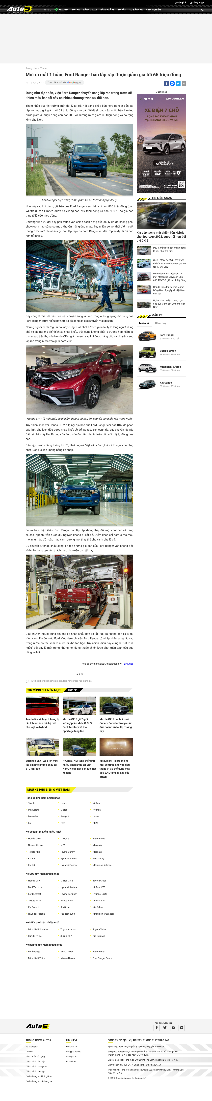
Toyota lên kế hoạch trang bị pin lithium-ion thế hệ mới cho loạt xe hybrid (42, 723)
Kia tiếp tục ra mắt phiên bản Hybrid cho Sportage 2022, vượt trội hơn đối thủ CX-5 (161, 236)
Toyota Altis (34, 852)
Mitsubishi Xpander (38, 929)
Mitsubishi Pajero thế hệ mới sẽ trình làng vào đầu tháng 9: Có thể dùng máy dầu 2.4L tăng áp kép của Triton (115, 768)
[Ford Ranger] (147, 337)
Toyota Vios (99, 838)
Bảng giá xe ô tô (73, 1051)
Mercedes (33, 816)
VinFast (97, 803)
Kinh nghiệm (153, 9)
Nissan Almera (35, 845)
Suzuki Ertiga (35, 936)
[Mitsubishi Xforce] (147, 368)
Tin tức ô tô (71, 1046)
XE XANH (63, 9)
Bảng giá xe (107, 9)
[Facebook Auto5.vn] (157, 1028)
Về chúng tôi (32, 1046)
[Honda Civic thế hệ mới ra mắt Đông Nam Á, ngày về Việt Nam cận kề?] (144, 289)
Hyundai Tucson (36, 914)
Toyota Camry (67, 852)
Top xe (76, 9)
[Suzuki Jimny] (147, 352)
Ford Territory (35, 887)
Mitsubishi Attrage (102, 865)
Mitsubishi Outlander (103, 914)
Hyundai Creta (100, 894)
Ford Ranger (34, 951)
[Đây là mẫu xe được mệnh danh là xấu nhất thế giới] (144, 250)
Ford (62, 823)
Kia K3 (31, 865)
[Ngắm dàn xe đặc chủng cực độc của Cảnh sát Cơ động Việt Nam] (144, 303)
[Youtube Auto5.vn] (173, 1028)
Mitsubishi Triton (36, 958)
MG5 (62, 845)
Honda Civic (34, 838)
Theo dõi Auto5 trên (57, 82)
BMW (95, 823)
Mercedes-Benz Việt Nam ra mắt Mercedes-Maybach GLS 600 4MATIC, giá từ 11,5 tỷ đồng (169, 277)
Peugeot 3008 (67, 914)
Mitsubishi (33, 810)
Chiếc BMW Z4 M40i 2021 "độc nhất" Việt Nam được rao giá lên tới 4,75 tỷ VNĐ (169, 263)
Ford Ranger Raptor (103, 958)
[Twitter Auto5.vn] (165, 1028)
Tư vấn (122, 9)
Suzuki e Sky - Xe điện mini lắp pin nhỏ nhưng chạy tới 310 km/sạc (42, 764)
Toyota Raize (34, 900)
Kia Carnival (99, 936)
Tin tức (46, 9)
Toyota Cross (99, 880)
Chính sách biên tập (35, 1071)
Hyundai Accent (68, 858)
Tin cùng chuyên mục (44, 690)
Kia (29, 823)
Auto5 (79, 674)
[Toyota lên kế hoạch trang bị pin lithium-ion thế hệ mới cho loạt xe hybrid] (42, 706)
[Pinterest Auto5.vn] (182, 1028)
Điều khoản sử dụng (35, 1056)
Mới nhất (144, 323)
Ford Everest (34, 894)
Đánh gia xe (71, 1056)
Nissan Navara (68, 958)
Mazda (63, 810)
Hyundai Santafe (68, 887)
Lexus (96, 816)
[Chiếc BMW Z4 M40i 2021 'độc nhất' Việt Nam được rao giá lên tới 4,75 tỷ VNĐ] (144, 263)
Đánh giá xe (90, 9)
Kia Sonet (65, 907)
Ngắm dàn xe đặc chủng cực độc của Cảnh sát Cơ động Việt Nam (169, 304)
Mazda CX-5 (66, 880)
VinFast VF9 (99, 900)
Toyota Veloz (99, 929)
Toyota (31, 803)
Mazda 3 (64, 838)
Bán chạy (160, 323)
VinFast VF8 (99, 887)
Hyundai (97, 810)
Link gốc (128, 663)
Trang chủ (31, 68)
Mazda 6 (97, 845)
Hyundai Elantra (68, 865)
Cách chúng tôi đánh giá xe (39, 1076)
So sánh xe (136, 9)
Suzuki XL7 (66, 936)
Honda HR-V (66, 900)
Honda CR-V (34, 880)
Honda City (98, 858)
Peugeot (64, 816)
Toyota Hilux (99, 951)
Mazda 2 (97, 852)
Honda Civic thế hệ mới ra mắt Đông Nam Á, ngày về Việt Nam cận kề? (169, 290)
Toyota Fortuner (68, 894)
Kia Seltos (98, 907)
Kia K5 (31, 858)
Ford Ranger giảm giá (51, 681)
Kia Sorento (34, 907)
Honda (63, 803)
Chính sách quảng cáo (36, 1066)
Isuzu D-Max (66, 951)
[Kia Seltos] (147, 384)
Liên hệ (29, 1051)
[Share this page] (184, 83)
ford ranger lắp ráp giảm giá (77, 681)
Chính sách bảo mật (35, 1061)
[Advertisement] (106, 38)
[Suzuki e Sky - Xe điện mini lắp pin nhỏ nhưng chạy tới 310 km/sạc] (42, 747)
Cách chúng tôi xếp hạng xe (39, 1081)
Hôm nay (73, 690)
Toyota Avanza (68, 929)
